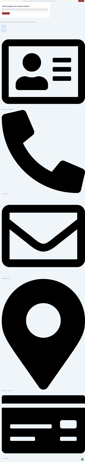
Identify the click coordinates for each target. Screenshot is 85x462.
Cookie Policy (4, 27)
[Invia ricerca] (3, 13)
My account (4, 29)
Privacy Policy (4, 26)
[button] (1, 1)
